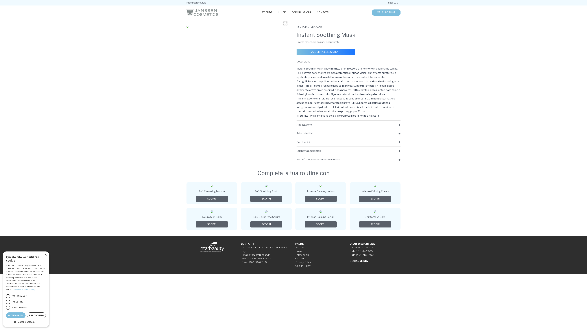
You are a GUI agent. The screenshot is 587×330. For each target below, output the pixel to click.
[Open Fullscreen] (285, 23)
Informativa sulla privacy (24, 289)
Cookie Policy (302, 265)
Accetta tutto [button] (16, 315)
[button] (238, 27)
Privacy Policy (303, 262)
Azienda (267, 12)
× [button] (45, 255)
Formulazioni (301, 12)
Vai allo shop (386, 12)
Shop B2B (393, 2)
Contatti (323, 12)
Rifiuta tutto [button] (36, 315)
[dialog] (26, 289)
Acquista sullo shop (325, 51)
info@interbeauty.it (196, 2)
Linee (282, 12)
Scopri (211, 198)
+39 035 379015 (261, 258)
